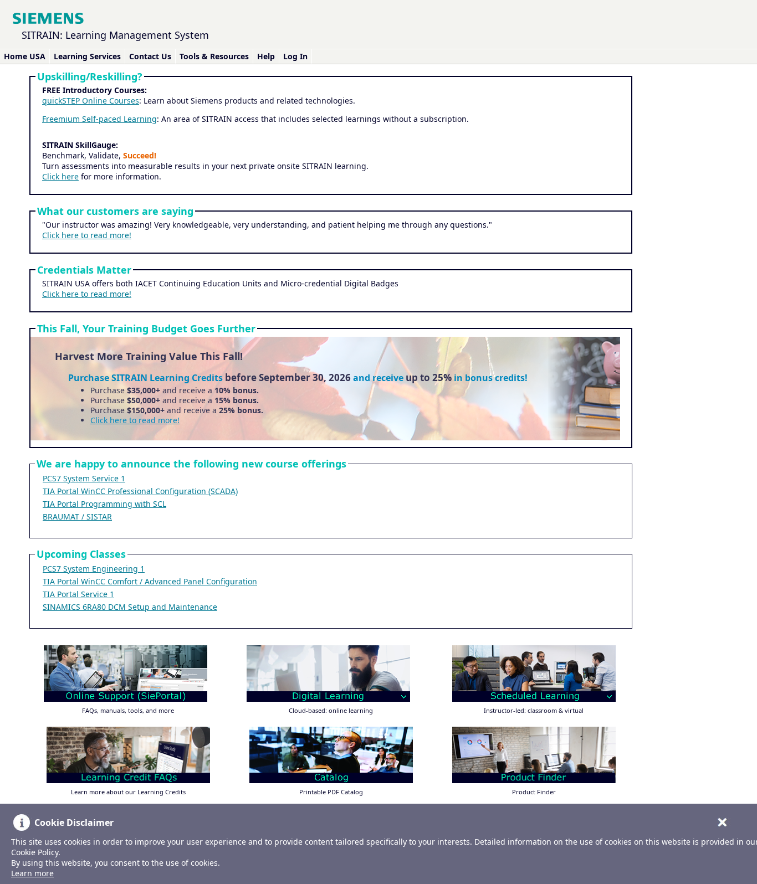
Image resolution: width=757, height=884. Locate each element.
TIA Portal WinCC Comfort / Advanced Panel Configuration (150, 581)
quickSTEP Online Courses (90, 100)
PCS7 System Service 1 (84, 478)
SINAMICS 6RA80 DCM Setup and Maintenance (130, 607)
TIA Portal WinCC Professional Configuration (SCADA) (140, 491)
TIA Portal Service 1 (78, 594)
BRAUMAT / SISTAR (77, 516)
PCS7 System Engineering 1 (94, 568)
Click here (60, 176)
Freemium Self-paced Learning (99, 119)
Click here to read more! (86, 235)
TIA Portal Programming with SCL (104, 503)
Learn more (32, 873)
